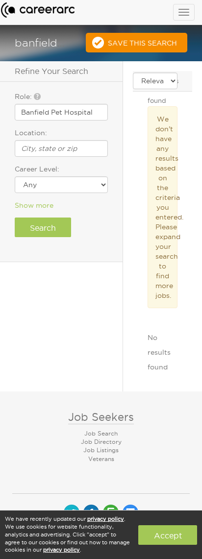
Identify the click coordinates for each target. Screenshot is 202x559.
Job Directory (101, 441)
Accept (168, 535)
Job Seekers (101, 417)
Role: (24, 96)
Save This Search (142, 43)
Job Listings (101, 450)
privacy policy (105, 519)
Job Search (101, 433)
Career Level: (37, 169)
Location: (31, 133)
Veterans (101, 459)
